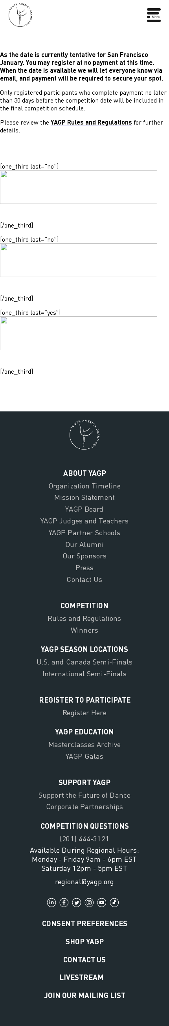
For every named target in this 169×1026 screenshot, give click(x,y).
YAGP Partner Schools (84, 532)
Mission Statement (84, 497)
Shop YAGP (85, 941)
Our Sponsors (84, 555)
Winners (84, 630)
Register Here (84, 712)
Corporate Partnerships (84, 806)
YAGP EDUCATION (84, 731)
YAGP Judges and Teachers (84, 520)
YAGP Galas (84, 756)
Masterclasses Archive (84, 744)
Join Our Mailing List (84, 995)
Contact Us (84, 579)
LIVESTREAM (81, 977)
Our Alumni (84, 544)
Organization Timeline (84, 485)
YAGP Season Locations (84, 648)
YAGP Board (84, 509)
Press (84, 567)
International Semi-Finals (84, 673)
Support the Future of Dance (84, 795)
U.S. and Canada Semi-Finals (85, 661)
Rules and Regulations (84, 618)
